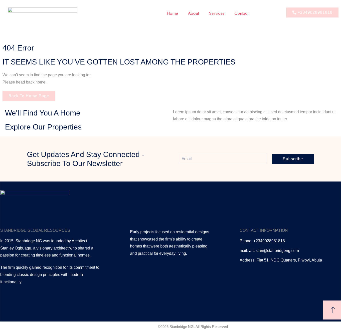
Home (172, 13)
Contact (241, 13)
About (193, 13)
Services (216, 13)
